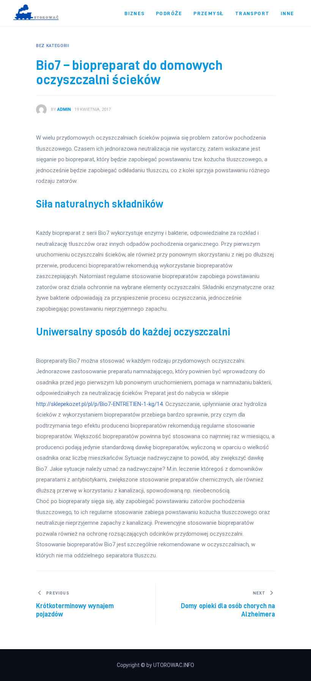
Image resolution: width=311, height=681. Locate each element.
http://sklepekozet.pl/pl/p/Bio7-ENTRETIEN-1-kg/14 (99, 404)
